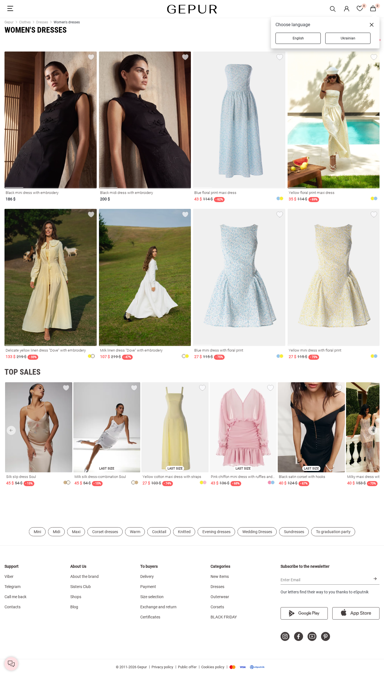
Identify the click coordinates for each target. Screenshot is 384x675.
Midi (56, 531)
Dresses (217, 586)
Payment (148, 586)
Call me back (15, 596)
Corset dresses (105, 531)
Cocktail (159, 531)
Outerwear (220, 596)
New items (220, 576)
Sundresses (294, 531)
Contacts (12, 607)
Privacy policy (162, 667)
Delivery (147, 576)
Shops (75, 596)
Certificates (150, 617)
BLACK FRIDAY (224, 617)
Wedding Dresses (257, 531)
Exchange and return (158, 607)
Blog (74, 607)
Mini (37, 531)
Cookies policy (212, 667)
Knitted (184, 531)
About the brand (84, 576)
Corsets (217, 607)
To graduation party (333, 531)
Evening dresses (216, 531)
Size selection (152, 596)
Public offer (187, 667)
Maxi (76, 531)
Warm (135, 531)
